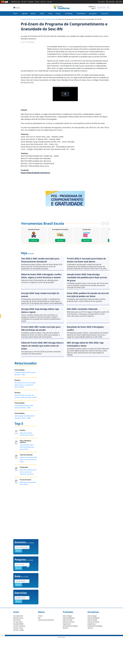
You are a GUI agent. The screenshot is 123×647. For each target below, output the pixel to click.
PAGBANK (30, 1)
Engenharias (67, 624)
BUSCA (103, 1)
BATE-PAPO (112, 1)
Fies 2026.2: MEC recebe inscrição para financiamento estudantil (40, 260)
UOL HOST (24, 1)
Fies (39, 618)
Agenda (24, 13)
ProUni (40, 616)
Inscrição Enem (18, 616)
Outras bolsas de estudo (46, 620)
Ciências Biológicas (69, 618)
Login (93, 8)
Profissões (68, 13)
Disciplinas (93, 13)
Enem (15, 13)
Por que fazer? (18, 622)
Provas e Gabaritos (19, 626)
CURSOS (37, 1)
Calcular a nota (18, 628)
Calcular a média (18, 630)
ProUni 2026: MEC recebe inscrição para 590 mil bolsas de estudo (40, 328)
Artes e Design (67, 616)
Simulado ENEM (18, 624)
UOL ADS (49, 1)
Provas (58, 13)
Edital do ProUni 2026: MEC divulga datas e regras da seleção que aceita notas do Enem (42, 345)
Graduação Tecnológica (70, 626)
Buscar (18, 551)
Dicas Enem (17, 620)
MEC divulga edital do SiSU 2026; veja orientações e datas (85, 344)
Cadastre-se (91, 6)
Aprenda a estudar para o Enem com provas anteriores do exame (28, 472)
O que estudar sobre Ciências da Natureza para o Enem (27, 447)
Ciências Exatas (67, 620)
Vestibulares (81, 13)
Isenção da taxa (18, 618)
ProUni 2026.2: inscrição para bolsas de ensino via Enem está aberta (86, 260)
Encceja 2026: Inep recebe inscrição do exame (40, 295)
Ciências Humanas (68, 622)
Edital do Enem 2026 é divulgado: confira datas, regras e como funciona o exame (41, 276)
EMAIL (120, 1)
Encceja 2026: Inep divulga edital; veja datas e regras (40, 310)
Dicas (50, 13)
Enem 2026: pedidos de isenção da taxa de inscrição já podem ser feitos (88, 295)
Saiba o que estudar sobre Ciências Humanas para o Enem (28, 459)
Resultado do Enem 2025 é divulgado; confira (85, 328)
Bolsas (33, 13)
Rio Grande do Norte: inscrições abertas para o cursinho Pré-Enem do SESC (25, 385)
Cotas (42, 13)
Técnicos (65, 628)
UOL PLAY (43, 1)
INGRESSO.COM (15, 1)
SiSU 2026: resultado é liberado (82, 309)
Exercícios (104, 13)
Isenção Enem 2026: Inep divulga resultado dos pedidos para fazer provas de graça (87, 277)
